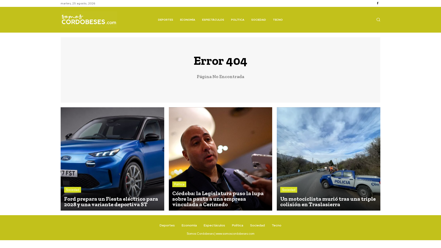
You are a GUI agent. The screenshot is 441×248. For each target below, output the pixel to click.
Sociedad (72, 190)
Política (179, 184)
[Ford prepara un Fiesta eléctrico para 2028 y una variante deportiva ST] (112, 159)
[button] (378, 19)
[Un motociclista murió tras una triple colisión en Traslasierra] (328, 159)
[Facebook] (377, 3)
